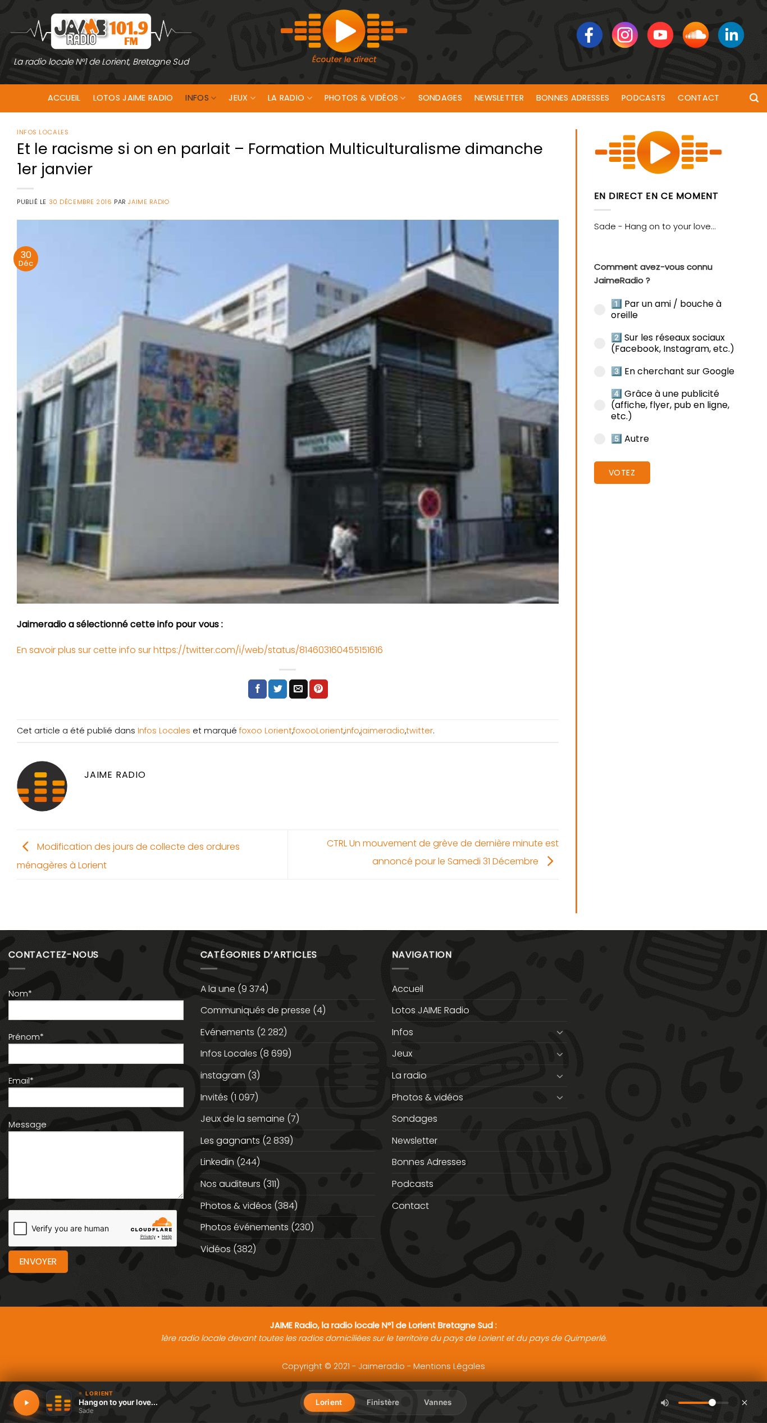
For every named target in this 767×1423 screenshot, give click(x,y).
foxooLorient (318, 730)
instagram (222, 1075)
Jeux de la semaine (242, 1118)
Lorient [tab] (329, 1402)
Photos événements (244, 1227)
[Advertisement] (672, 666)
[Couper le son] (665, 1403)
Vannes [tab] (437, 1402)
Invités (214, 1097)
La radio (286, 97)
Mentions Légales (449, 1366)
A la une (217, 988)
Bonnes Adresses (572, 97)
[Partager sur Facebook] (257, 689)
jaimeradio (382, 730)
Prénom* (26, 1037)
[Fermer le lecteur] (745, 1402)
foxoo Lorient (265, 730)
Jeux (238, 97)
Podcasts (643, 97)
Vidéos (215, 1249)
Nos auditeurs (230, 1183)
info (352, 730)
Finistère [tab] (383, 1402)
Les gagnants (230, 1140)
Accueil (64, 97)
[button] (754, 98)
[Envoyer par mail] (298, 689)
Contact (698, 97)
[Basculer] (560, 1032)
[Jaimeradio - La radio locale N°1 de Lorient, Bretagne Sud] (101, 30)
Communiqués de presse (255, 1010)
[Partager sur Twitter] (277, 689)
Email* (21, 1080)
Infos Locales (43, 132)
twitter (419, 730)
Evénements (227, 1032)
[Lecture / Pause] (26, 1403)
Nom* (20, 993)
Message (27, 1124)
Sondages (440, 97)
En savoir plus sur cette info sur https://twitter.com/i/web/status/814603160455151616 (200, 649)
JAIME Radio (148, 201)
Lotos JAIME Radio (133, 97)
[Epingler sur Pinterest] (318, 689)
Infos (196, 97)
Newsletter (499, 97)
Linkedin (217, 1161)
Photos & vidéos (361, 97)
